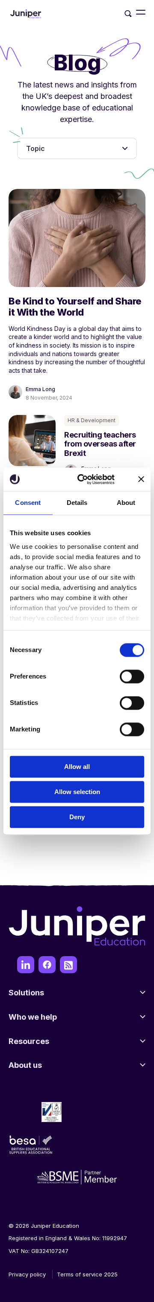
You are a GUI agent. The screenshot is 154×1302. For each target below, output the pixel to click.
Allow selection (77, 791)
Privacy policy (27, 1274)
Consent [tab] (28, 502)
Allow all (77, 766)
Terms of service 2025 (87, 1274)
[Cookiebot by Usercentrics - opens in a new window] (84, 479)
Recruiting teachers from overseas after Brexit (100, 444)
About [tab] (126, 502)
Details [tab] (77, 502)
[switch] (132, 676)
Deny (77, 817)
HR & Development (92, 420)
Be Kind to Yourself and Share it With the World (75, 307)
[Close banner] (141, 479)
